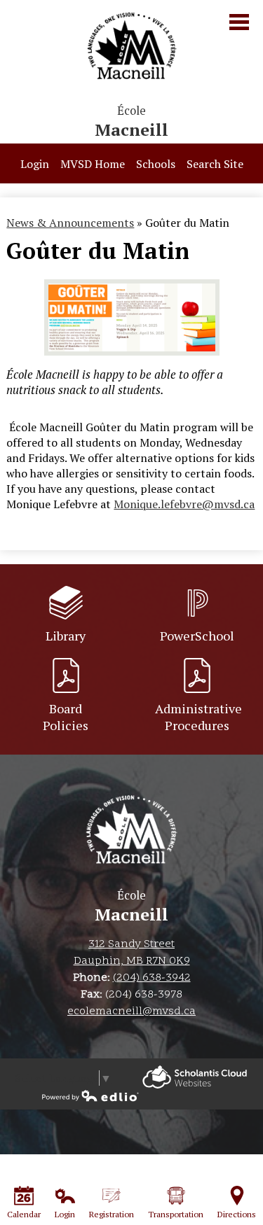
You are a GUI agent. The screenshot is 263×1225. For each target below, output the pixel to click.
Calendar (24, 1214)
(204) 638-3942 (152, 978)
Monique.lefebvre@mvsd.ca (184, 504)
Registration (111, 1214)
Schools (155, 164)
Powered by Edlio (194, 1076)
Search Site (215, 164)
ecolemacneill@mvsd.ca (131, 1011)
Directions (236, 1214)
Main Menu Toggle (239, 22)
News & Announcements (70, 222)
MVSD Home (92, 164)
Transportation (175, 1214)
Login (34, 164)
